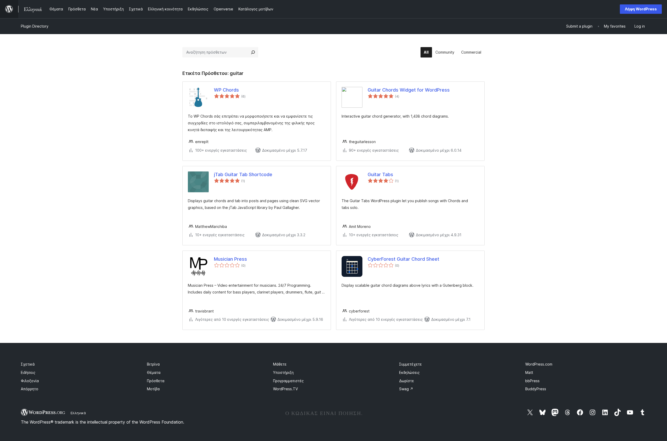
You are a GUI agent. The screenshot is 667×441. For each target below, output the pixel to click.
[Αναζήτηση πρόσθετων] (253, 52)
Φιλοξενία (30, 381)
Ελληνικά (78, 413)
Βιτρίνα (153, 364)
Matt (529, 372)
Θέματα (153, 372)
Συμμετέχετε (410, 364)
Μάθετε (280, 364)
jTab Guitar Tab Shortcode (243, 174)
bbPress (532, 381)
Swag (406, 389)
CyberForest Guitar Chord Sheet (403, 259)
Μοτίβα (153, 389)
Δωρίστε (406, 381)
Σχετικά (28, 364)
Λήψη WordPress (641, 9)
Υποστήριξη (283, 372)
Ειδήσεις (28, 372)
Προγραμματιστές (288, 381)
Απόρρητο (29, 389)
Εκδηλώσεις (409, 372)
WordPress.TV (285, 389)
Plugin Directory (34, 26)
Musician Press (230, 259)
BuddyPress (535, 389)
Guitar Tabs (380, 174)
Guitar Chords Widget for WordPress (409, 90)
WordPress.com (538, 364)
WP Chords (226, 90)
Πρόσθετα (155, 381)
